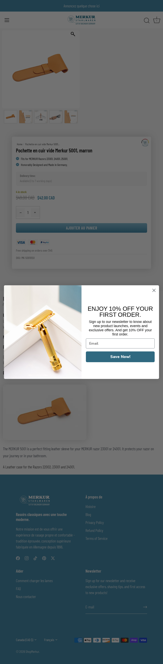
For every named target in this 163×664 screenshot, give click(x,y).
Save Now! (120, 356)
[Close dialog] (153, 290)
